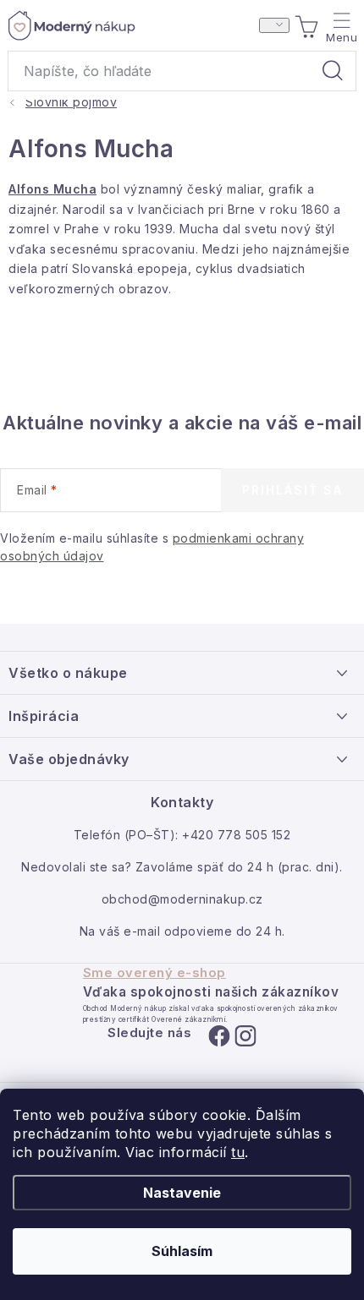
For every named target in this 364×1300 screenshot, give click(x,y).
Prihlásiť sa (292, 490)
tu (238, 1152)
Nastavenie (182, 1192)
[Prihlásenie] (274, 25)
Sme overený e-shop (154, 972)
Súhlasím (182, 1251)
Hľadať (332, 71)
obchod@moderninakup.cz (182, 899)
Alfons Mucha (52, 189)
